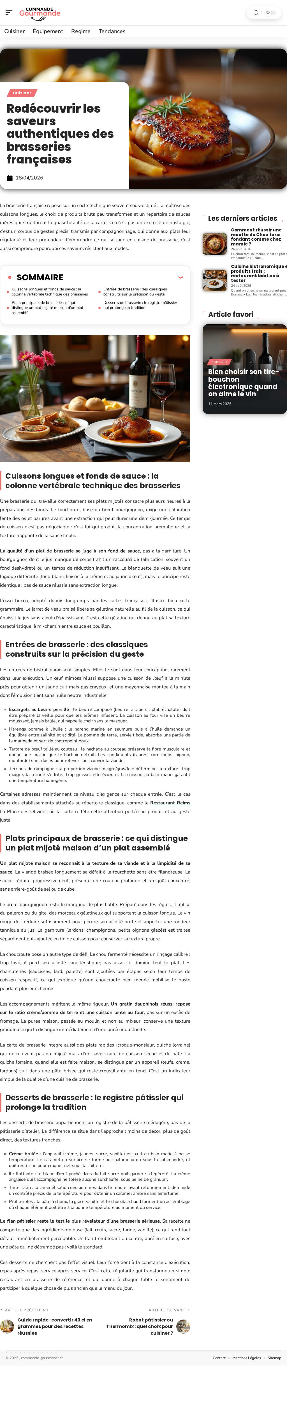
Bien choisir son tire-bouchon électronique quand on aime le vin (243, 383)
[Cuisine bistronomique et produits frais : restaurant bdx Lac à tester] (215, 280)
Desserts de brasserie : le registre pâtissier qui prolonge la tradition (140, 305)
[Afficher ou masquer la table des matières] (123, 277)
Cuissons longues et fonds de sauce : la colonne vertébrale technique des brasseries (50, 291)
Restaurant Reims (170, 803)
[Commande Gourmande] (40, 12)
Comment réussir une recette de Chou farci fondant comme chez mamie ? (256, 237)
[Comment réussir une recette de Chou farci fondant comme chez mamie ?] (215, 244)
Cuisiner (22, 93)
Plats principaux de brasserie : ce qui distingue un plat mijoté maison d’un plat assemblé (47, 307)
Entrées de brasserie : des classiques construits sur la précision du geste (135, 291)
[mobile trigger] (10, 12)
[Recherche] (256, 12)
